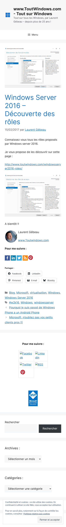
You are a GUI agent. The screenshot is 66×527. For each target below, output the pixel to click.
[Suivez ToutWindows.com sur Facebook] (26, 357)
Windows (54, 292)
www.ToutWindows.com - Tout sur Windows (37, 11)
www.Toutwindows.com (33, 240)
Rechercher (12, 422)
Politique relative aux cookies (37, 513)
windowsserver (44, 302)
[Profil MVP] (33, 405)
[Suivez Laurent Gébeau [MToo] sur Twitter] (25, 364)
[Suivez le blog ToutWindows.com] (39, 364)
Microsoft (22, 292)
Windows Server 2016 (19, 297)
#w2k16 (14, 302)
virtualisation (38, 292)
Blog (12, 292)
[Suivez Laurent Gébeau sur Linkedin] (40, 357)
